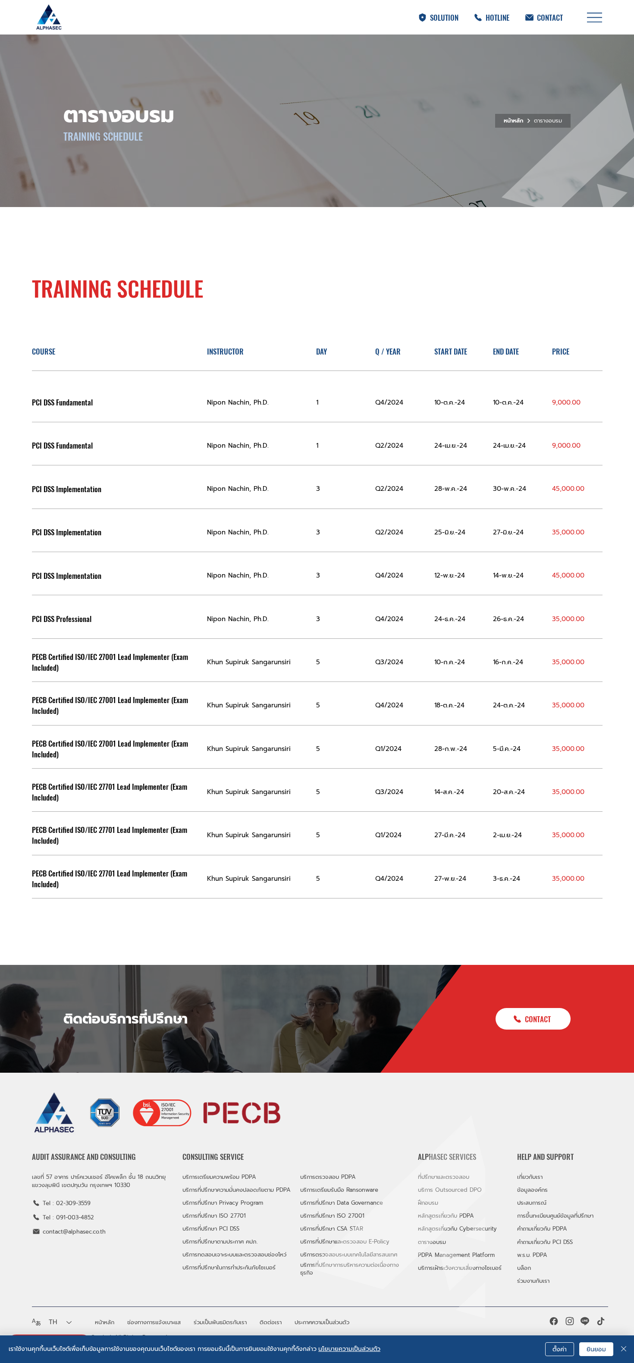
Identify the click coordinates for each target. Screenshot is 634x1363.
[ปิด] (623, 1349)
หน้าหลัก (513, 120)
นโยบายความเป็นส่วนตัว (349, 1349)
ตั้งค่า (559, 1349)
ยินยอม (596, 1349)
